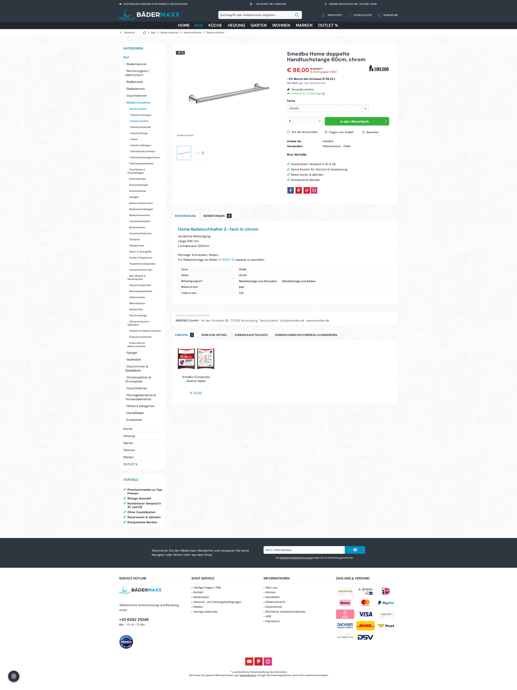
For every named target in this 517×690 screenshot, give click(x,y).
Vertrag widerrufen (205, 611)
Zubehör (183, 335)
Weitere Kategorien (140, 406)
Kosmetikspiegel (138, 185)
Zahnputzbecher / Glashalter (138, 323)
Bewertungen (217, 216)
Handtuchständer (140, 127)
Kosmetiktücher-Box (140, 269)
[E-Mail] (307, 190)
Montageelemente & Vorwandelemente (140, 397)
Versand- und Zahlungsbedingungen (217, 602)
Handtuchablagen (140, 145)
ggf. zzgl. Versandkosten (312, 83)
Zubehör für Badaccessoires (145, 330)
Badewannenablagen (141, 209)
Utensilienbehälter (139, 221)
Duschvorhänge (138, 315)
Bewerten (372, 132)
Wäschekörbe (137, 303)
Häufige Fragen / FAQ (207, 587)
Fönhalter (134, 239)
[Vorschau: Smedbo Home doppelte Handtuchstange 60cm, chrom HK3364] (184, 153)
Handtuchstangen (140, 115)
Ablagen (134, 197)
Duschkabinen (136, 388)
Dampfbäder (135, 413)
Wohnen (129, 450)
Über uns (271, 587)
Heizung (129, 436)
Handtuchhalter (138, 109)
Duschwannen (136, 96)
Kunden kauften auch (251, 335)
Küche (127, 429)
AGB (268, 616)
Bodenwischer (137, 227)
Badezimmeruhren (139, 215)
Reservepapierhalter (140, 291)
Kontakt (198, 592)
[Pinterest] (298, 190)
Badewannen (135, 89)
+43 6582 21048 (134, 619)
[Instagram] (314, 190)
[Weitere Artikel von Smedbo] (379, 68)
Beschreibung (185, 216)
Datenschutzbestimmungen (296, 557)
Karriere (271, 592)
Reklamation (201, 597)
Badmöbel (133, 360)
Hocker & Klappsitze (140, 257)
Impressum (273, 621)
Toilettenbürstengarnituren (144, 157)
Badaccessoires (138, 102)
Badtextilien (136, 309)
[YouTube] (249, 661)
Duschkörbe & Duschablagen (136, 171)
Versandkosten (247, 675)
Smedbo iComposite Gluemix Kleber (196, 379)
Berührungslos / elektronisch (137, 73)
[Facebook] (290, 190)
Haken (134, 139)
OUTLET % (130, 464)
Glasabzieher (136, 245)
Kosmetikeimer (137, 191)
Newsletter (273, 597)
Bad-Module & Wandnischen (136, 277)
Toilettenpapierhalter (141, 163)
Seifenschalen (137, 297)
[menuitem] (386, 15)
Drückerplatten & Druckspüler (138, 379)
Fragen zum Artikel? (341, 132)
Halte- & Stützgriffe (140, 251)
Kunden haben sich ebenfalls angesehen (306, 335)
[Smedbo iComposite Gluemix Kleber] (196, 359)
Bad (126, 57)
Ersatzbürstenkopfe (140, 337)
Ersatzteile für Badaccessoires (136, 344)
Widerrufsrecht (275, 602)
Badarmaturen (136, 64)
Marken (128, 457)
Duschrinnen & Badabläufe (136, 368)
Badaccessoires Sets (141, 203)
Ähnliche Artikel (214, 335)
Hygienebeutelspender (142, 263)
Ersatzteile (134, 420)
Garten (128, 443)
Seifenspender (137, 178)
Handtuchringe (139, 133)
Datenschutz (274, 607)
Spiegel (131, 353)
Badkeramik (134, 82)
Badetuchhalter (139, 121)
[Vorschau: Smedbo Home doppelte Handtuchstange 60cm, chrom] (200, 153)
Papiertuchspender (140, 285)
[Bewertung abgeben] (327, 64)
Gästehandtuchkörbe (142, 151)
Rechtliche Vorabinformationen (286, 611)
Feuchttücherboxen (140, 233)
